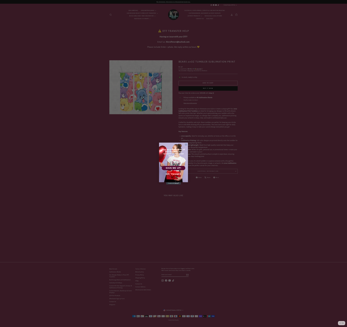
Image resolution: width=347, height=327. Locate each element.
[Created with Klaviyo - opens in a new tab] (173, 183)
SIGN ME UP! (173, 168)
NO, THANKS (173, 174)
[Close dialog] (186, 145)
